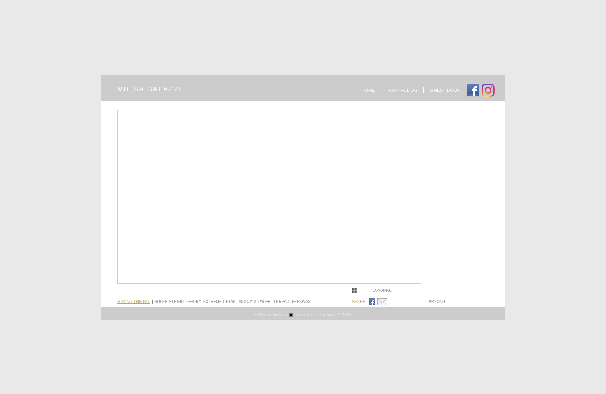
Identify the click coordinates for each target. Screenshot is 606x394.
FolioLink (304, 314)
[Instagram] (489, 90)
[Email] (383, 301)
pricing (437, 302)
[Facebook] (373, 301)
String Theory (133, 302)
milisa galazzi (149, 89)
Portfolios (402, 90)
